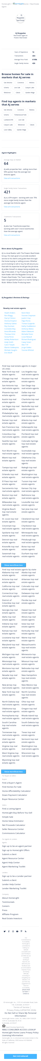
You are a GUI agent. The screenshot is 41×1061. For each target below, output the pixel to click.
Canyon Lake (29, 88)
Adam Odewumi (28, 331)
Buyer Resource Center (13, 799)
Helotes (31, 83)
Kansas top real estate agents (9, 632)
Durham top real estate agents (30, 555)
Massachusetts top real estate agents (29, 647)
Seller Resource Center (13, 829)
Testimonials (8, 902)
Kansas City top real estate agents (30, 489)
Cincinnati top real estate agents (10, 527)
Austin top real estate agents (9, 400)
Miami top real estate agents (9, 459)
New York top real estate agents (10, 373)
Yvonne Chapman (28, 315)
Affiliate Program (10, 914)
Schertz (6, 88)
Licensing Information (12, 1035)
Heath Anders (9, 313)
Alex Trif (25, 345)
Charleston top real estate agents (30, 527)
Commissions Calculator (13, 833)
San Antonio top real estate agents (10, 387)
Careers (5, 906)
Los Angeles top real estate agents (30, 373)
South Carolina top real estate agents (9, 725)
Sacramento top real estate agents (10, 489)
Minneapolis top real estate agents (30, 534)
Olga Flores (26, 321)
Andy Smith (8, 342)
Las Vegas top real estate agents (10, 407)
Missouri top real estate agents (30, 662)
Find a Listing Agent (11, 808)
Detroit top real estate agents (9, 541)
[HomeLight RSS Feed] (25, 931)
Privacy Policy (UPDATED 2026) (21, 1010)
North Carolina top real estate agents (29, 694)
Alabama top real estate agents (10, 574)
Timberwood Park (20, 115)
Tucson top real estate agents (29, 482)
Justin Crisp (26, 318)
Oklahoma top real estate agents (10, 710)
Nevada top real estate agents (9, 676)
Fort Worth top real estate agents (10, 452)
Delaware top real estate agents (30, 594)
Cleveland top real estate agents (30, 520)
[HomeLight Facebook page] (9, 931)
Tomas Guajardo (28, 323)
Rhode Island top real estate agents (30, 717)
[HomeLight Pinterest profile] (21, 931)
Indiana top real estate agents (9, 625)
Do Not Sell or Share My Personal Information (20, 1014)
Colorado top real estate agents (30, 587)
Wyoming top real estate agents (10, 761)
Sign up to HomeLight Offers (15, 850)
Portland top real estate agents (30, 435)
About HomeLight (10, 898)
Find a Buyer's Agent (12, 782)
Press (4, 910)
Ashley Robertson (11, 339)
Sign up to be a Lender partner (17, 876)
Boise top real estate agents (28, 548)
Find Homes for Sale (11, 786)
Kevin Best (26, 313)
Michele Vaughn (10, 350)
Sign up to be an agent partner (17, 846)
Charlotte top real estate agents (30, 400)
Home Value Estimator (13, 821)
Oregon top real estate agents (29, 710)
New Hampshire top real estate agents (29, 678)
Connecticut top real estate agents (10, 594)
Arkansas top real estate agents (30, 580)
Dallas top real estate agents (28, 394)
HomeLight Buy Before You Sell (17, 812)
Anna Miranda (10, 331)
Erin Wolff (8, 353)
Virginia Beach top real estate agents (9, 512)
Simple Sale (7, 817)
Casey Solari (26, 342)
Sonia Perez (9, 337)
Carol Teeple (9, 345)
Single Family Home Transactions (15, 188)
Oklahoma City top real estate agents (29, 460)
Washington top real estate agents (30, 747)
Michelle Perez (27, 334)
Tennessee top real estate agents (10, 733)
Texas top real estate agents (28, 733)
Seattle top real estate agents (9, 442)
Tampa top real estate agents (9, 469)
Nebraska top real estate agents (30, 669)
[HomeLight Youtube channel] (17, 931)
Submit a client (9, 854)
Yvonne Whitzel (28, 350)
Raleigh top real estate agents (29, 469)
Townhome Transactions (12, 217)
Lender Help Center (11, 884)
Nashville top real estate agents (30, 407)
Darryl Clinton (9, 318)
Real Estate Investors (12, 918)
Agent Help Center (11, 862)
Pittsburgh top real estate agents (30, 541)
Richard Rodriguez (29, 339)
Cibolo (18, 93)
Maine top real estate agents (29, 639)
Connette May (10, 329)
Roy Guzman (9, 326)
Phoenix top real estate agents (10, 394)
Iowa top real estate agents (28, 625)
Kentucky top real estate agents (30, 632)
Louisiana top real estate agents (10, 639)
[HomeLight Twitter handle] (4, 931)
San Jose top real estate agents (30, 510)
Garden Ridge (30, 93)
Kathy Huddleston (29, 326)
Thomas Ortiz (9, 334)
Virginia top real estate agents (9, 747)
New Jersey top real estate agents (10, 686)
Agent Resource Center (13, 858)
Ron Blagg (8, 315)
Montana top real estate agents (10, 669)
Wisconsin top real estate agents (30, 754)
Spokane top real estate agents (10, 534)
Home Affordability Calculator (16, 791)
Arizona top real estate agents (9, 580)
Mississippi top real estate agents (10, 662)
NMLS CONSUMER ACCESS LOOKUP (19, 1029)
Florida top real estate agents (29, 601)
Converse (20, 83)
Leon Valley (8, 130)
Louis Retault (27, 337)
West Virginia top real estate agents (10, 754)
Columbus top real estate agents (10, 435)
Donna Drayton (10, 321)
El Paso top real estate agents (9, 482)
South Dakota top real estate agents (30, 724)
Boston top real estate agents (9, 496)
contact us (26, 993)
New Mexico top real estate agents (30, 686)
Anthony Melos (28, 329)
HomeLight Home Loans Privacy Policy (20, 1032)
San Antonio (8, 83)
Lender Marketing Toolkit (14, 888)
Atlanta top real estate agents (29, 421)
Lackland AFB (8, 120)
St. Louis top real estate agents (10, 520)
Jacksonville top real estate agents (30, 414)
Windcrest (7, 93)
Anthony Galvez (10, 323)
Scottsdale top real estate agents (30, 452)
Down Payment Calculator (14, 795)
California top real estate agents (10, 587)
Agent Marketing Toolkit (13, 866)
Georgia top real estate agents (10, 611)
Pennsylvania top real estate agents (10, 717)
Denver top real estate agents (9, 421)
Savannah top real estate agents (10, 555)
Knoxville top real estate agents (10, 548)
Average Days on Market (12, 160)
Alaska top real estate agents (29, 574)
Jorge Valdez (26, 347)
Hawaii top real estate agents (29, 611)
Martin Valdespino (11, 347)
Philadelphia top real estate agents (10, 414)
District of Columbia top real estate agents (10, 603)
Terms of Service (21, 1007)
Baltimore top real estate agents (30, 496)
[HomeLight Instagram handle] (13, 931)
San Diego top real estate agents (30, 387)
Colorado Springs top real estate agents (30, 444)
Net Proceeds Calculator (13, 825)
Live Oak (17, 88)
